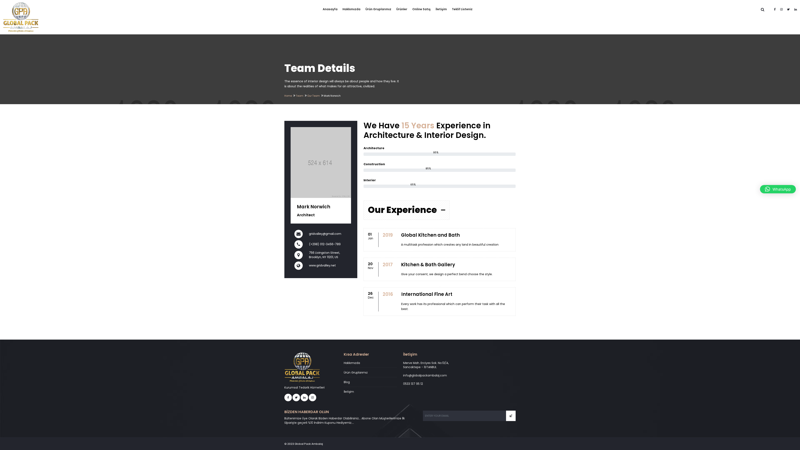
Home (288, 96)
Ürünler (401, 9)
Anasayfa (330, 9)
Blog (347, 382)
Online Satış (421, 9)
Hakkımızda (351, 9)
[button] (778, 189)
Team (299, 96)
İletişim (441, 9)
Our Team (313, 96)
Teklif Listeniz (462, 9)
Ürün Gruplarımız (378, 9)
